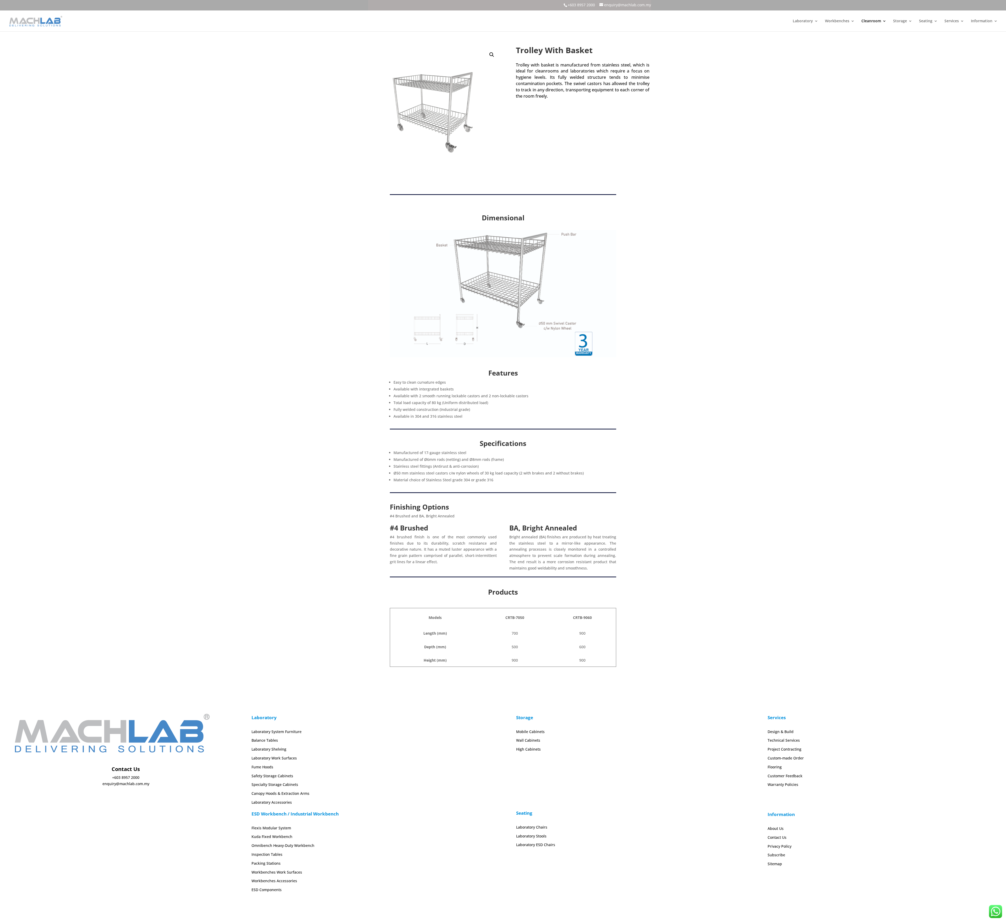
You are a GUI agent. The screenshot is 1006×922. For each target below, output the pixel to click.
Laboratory (803, 21)
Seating (925, 21)
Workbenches (837, 21)
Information (981, 21)
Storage (900, 21)
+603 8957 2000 (581, 4)
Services (951, 21)
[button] (491, 54)
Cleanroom (871, 21)
